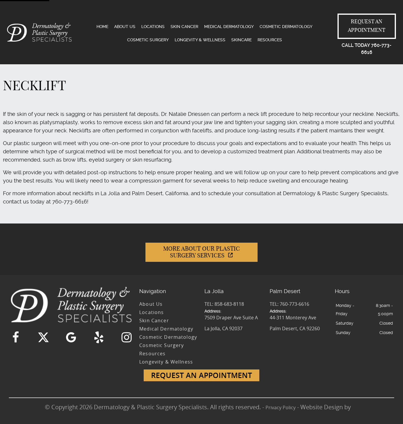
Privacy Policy (281, 407)
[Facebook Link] (16, 337)
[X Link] (43, 337)
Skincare (241, 39)
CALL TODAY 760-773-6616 (366, 48)
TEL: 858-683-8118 (224, 304)
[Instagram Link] (127, 337)
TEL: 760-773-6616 (289, 304)
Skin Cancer (184, 26)
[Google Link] (71, 337)
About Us (124, 26)
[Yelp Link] (99, 337)
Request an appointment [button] (366, 26)
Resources (270, 39)
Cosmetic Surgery (148, 39)
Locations (153, 26)
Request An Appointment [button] (201, 375)
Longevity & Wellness (200, 39)
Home (102, 26)
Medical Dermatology (229, 26)
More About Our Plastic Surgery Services (201, 252)
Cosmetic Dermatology (286, 26)
